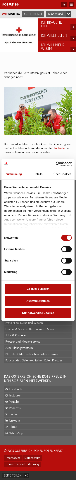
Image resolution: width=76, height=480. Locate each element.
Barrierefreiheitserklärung (22, 464)
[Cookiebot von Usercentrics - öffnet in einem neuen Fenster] (55, 164)
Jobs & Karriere (15, 335)
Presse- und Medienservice (22, 342)
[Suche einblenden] (64, 4)
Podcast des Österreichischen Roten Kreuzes (34, 360)
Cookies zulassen (38, 288)
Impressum (13, 458)
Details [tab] (38, 174)
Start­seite (59, 148)
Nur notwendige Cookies (38, 312)
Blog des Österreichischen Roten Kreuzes (31, 354)
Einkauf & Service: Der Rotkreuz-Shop (29, 329)
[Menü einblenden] (71, 4)
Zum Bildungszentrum (19, 348)
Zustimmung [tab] (14, 174)
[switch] (66, 249)
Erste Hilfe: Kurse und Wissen (24, 323)
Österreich (33, 14)
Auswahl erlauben (38, 300)
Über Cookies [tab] (62, 174)
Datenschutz (32, 458)
